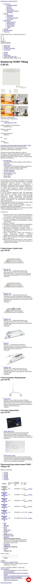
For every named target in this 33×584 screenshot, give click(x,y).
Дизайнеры (10, 12)
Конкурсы (9, 8)
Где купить (6, 31)
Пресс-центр (10, 9)
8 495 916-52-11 (5, 1)
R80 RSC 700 (7, 319)
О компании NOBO (12, 5)
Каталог (6, 13)
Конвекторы (10, 15)
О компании (7, 4)
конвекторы (7, 580)
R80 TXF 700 (7, 269)
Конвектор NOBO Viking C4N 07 (4, 494)
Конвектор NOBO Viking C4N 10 (4, 500)
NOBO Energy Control (9, 455)
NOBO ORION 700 (9, 431)
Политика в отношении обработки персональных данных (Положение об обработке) (17, 576)
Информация (7, 20)
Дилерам (6, 29)
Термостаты (10, 16)
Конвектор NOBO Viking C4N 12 (4, 506)
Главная (6, 52)
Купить (30, 488)
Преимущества (11, 23)
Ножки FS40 (7, 398)
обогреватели (14, 580)
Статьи (8, 27)
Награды (9, 6)
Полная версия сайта (6, 582)
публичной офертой (9, 571)
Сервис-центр (10, 26)
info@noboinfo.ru (5, 569)
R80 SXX (6, 343)
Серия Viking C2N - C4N (10, 56)
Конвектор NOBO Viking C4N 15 (4, 512)
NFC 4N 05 (14, 118)
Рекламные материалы (13, 11)
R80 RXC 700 (7, 293)
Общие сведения (11, 22)
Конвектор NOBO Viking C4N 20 (4, 518)
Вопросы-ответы (8, 30)
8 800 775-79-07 (13, 1)
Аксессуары (10, 19)
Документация (10, 24)
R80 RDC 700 (7, 367)
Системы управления (12, 17)
